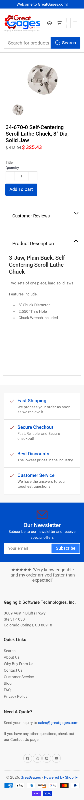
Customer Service (19, 677)
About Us (11, 657)
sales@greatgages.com (58, 722)
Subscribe (65, 548)
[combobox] (42, 43)
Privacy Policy (15, 696)
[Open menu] (75, 23)
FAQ (7, 690)
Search (69, 42)
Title (9, 162)
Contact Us (13, 670)
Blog (8, 683)
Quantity (12, 168)
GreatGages (31, 777)
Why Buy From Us (18, 663)
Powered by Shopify (61, 777)
